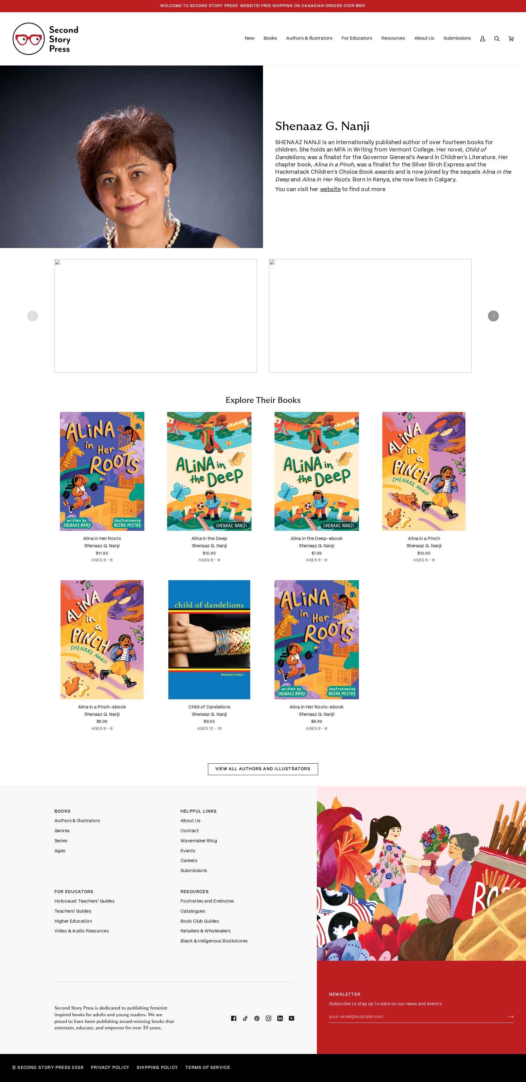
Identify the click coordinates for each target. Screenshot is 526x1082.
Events (188, 851)
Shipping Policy (157, 1068)
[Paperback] (209, 639)
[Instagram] (268, 1018)
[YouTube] (291, 1018)
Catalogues (193, 911)
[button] (270, 38)
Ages (59, 851)
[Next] (493, 315)
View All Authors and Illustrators (263, 769)
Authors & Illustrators (77, 821)
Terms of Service (207, 1068)
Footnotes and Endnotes (207, 901)
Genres (62, 831)
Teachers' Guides (72, 911)
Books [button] (62, 812)
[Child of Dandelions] (209, 639)
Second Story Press (44, 1068)
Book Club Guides (200, 921)
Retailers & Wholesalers (205, 931)
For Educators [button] (74, 892)
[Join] (506, 1017)
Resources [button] (195, 892)
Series (61, 841)
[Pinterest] (257, 1018)
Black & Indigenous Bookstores (214, 941)
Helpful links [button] (199, 812)
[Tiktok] (245, 1018)
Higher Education (73, 921)
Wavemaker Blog (199, 841)
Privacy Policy (110, 1068)
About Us (191, 821)
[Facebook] (234, 1018)
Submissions (194, 871)
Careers (189, 861)
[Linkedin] (280, 1018)
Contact (190, 831)
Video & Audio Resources (81, 931)
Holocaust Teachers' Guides (84, 901)
